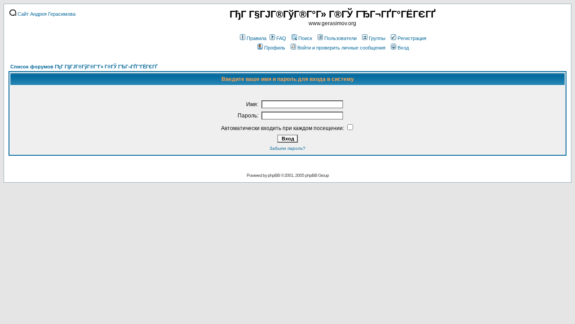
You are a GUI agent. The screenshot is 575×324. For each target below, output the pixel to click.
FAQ (281, 38)
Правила (256, 38)
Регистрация (412, 38)
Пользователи (340, 38)
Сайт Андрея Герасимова (45, 14)
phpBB (274, 175)
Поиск (305, 38)
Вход (403, 47)
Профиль (274, 47)
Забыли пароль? (287, 148)
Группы (377, 38)
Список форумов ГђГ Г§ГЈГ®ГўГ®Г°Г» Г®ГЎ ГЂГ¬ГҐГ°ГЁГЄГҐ (83, 66)
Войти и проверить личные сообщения (341, 47)
